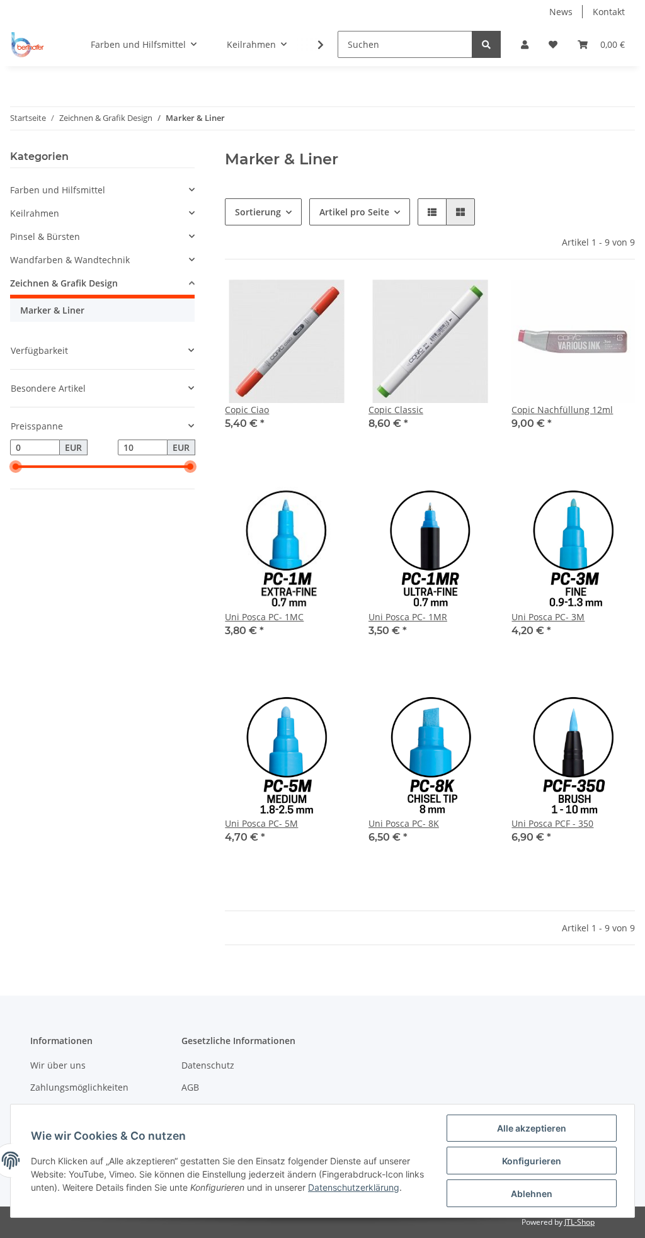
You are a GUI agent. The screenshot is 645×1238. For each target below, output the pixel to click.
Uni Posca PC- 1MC (264, 617)
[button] (525, 44)
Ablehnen (531, 1193)
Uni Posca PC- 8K (403, 823)
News (561, 12)
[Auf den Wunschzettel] (327, 301)
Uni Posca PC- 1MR (407, 617)
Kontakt (609, 12)
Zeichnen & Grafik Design (64, 283)
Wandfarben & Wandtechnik (70, 260)
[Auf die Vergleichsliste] (294, 301)
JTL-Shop (579, 1222)
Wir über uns (58, 1065)
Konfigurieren (531, 1161)
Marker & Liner (52, 310)
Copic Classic (395, 410)
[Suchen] (486, 44)
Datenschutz (207, 1065)
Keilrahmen (34, 213)
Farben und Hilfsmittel (57, 190)
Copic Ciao (247, 410)
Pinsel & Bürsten (45, 236)
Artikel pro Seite (354, 212)
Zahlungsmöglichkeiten (79, 1087)
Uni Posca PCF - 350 (552, 823)
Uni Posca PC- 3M (548, 617)
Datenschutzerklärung (353, 1187)
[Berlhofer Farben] (27, 44)
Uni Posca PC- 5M (261, 823)
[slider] (15, 467)
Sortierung (258, 212)
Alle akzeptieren (531, 1128)
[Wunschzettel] (553, 44)
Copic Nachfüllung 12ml (562, 410)
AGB (190, 1087)
